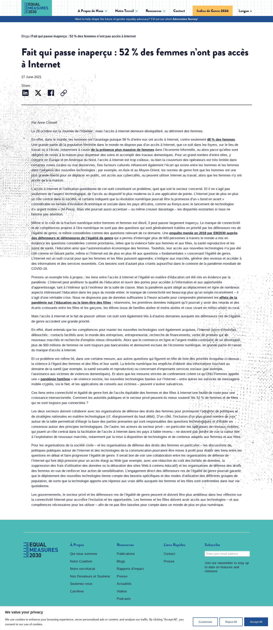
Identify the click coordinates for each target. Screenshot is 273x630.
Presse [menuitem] (122, 576)
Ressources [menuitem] (125, 544)
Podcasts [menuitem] (124, 599)
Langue (244, 10)
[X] (38, 93)
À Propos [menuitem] (77, 544)
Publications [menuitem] (126, 554)
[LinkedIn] (25, 93)
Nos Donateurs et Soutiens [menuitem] (90, 576)
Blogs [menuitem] (121, 561)
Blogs (25, 36)
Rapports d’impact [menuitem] (130, 569)
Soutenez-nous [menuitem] (81, 584)
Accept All (256, 621)
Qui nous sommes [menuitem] (83, 554)
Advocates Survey (184, 19)
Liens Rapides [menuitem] (174, 544)
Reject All (231, 621)
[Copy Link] (64, 93)
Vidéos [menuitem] (122, 591)
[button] (92, 11)
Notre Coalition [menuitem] (81, 561)
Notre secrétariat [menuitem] (82, 569)
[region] (136, 618)
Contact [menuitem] (179, 10)
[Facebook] (51, 93)
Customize (205, 621)
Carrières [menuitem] (77, 591)
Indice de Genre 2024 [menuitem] (213, 10)
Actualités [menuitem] (124, 584)
